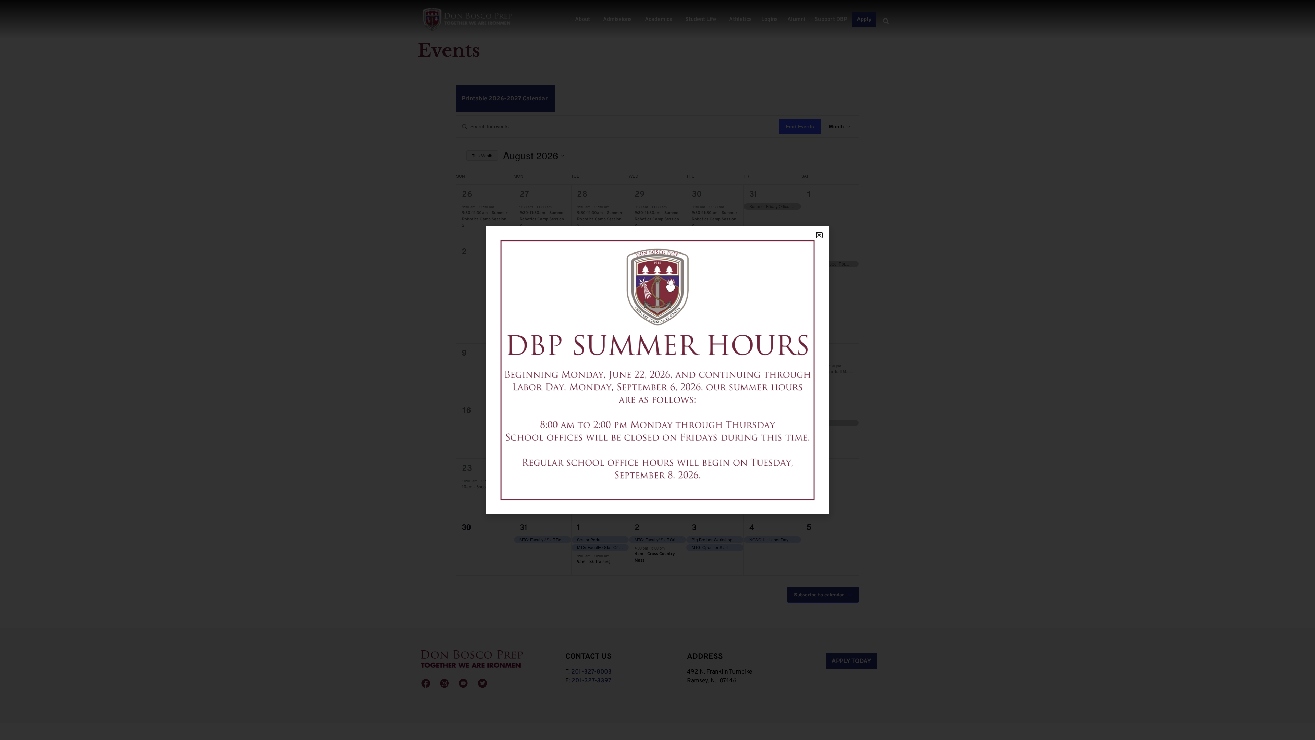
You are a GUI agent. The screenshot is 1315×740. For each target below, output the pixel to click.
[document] (657, 370)
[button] (819, 235)
